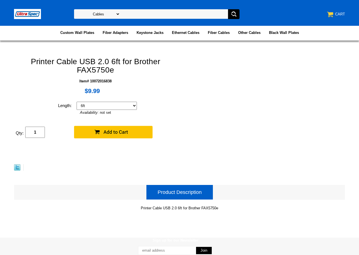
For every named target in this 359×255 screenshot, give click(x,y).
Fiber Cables (219, 33)
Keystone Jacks (150, 33)
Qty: (20, 133)
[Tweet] (17, 169)
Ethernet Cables (185, 33)
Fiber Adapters (115, 33)
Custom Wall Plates (77, 33)
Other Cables (249, 33)
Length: (65, 105)
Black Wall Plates (284, 33)
